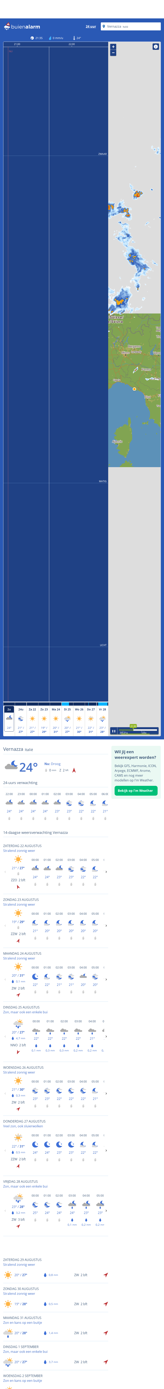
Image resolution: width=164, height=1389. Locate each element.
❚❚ (114, 730)
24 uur (91, 26)
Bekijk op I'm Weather (135, 790)
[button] (134, 389)
